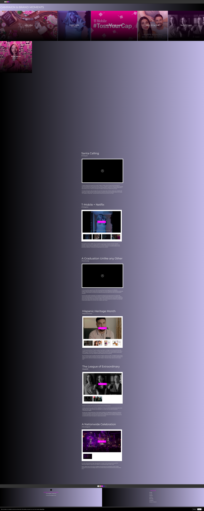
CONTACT (151, 500)
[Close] (202, 509)
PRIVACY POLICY (153, 502)
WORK (150, 494)
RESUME (151, 498)
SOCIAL (151, 497)
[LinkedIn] (51, 490)
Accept (199, 509)
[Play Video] (87, 236)
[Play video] (102, 171)
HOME (150, 492)
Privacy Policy (42, 509)
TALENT (151, 495)
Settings (194, 509)
